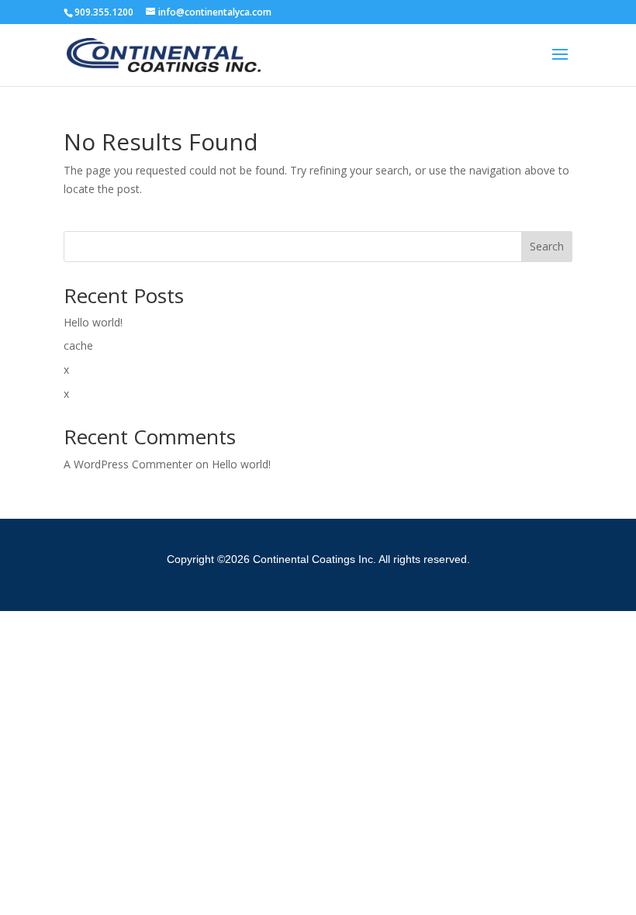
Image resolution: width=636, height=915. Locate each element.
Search (547, 246)
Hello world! (93, 322)
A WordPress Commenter (128, 464)
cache (78, 345)
